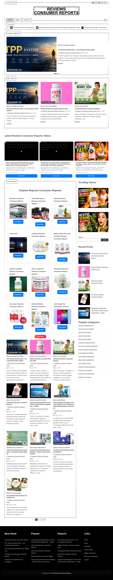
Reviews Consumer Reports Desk (69, 53)
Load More (40, 336)
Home (10, 20)
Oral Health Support (84, 363)
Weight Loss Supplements (49, 106)
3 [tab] (58, 73)
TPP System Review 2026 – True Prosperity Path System (62, 27)
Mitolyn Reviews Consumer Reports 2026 (92, 27)
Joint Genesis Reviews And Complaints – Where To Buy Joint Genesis (40, 452)
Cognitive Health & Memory (61, 447)
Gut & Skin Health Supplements (88, 346)
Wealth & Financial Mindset (66, 45)
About (17, 20)
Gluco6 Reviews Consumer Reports (42, 556)
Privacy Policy (88, 550)
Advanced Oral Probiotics (15, 447)
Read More (60, 63)
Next (44, 519)
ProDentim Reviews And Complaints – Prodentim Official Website (17, 452)
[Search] (105, 20)
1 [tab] (55, 73)
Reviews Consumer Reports (62, 573)
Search (80, 237)
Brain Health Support (84, 339)
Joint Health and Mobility (38, 447)
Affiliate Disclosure (90, 553)
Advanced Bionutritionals (38, 400)
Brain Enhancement (59, 400)
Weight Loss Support (81, 106)
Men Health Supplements (86, 360)
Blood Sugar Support (84, 332)
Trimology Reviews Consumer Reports (87, 108)
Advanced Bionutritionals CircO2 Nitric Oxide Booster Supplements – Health (21, 27)
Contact (27, 20)
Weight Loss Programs (14, 493)
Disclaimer (87, 546)
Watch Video (21, 175)
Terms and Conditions (91, 556)
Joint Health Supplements (86, 356)
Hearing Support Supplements (87, 349)
